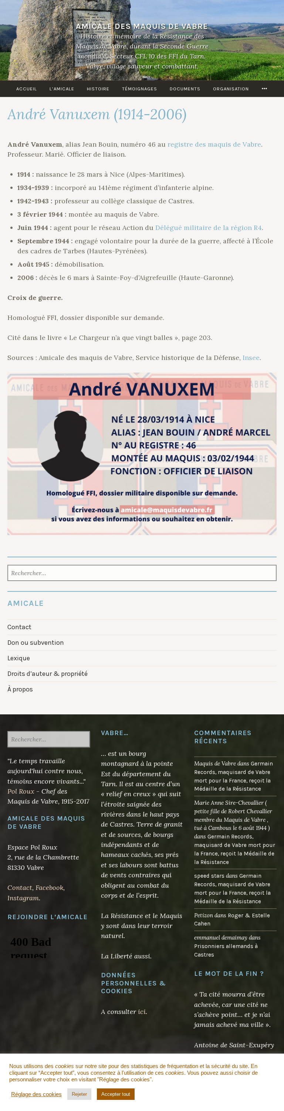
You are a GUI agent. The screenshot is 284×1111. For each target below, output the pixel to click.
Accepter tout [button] (115, 1094)
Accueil (26, 88)
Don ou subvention (35, 642)
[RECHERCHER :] (48, 740)
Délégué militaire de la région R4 (208, 227)
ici (142, 1011)
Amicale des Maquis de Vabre (142, 26)
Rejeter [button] (79, 1094)
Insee (251, 357)
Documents (185, 88)
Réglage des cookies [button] (36, 1094)
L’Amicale (62, 88)
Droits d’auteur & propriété (47, 674)
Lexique (18, 658)
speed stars (209, 876)
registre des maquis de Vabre (214, 144)
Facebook (49, 887)
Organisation (231, 88)
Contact (19, 627)
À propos (20, 689)
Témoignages (139, 88)
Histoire (98, 88)
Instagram (23, 898)
